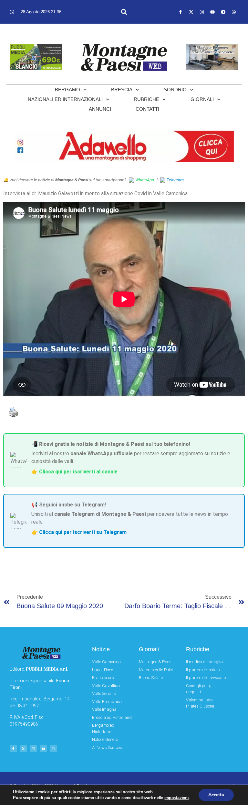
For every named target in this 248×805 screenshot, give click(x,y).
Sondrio (175, 89)
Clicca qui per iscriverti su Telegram (83, 532)
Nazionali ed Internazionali (65, 99)
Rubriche (146, 99)
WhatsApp (144, 179)
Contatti (147, 109)
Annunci (100, 109)
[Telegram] (223, 12)
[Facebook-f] (180, 12)
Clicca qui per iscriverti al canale (78, 472)
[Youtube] (212, 12)
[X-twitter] (191, 12)
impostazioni (176, 798)
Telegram (175, 179)
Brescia (121, 89)
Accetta (216, 795)
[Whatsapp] (233, 12)
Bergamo (67, 89)
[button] (124, 11)
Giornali (202, 99)
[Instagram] (201, 12)
